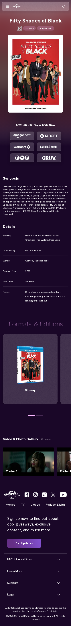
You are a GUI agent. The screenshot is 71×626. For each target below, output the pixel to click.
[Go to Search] (64, 6)
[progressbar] (31, 415)
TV (23, 505)
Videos (35, 505)
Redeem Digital (55, 505)
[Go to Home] (17, 6)
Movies (10, 505)
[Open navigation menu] (7, 6)
